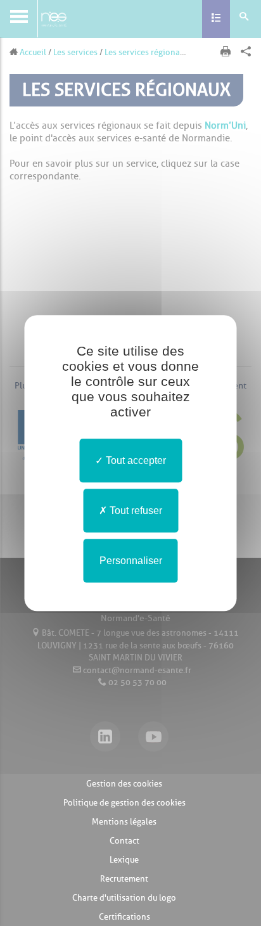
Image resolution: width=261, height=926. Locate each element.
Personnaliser (130, 560)
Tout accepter (134, 460)
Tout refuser (134, 510)
